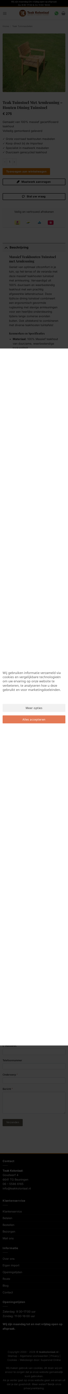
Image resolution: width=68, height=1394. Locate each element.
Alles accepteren (34, 719)
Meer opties (34, 708)
